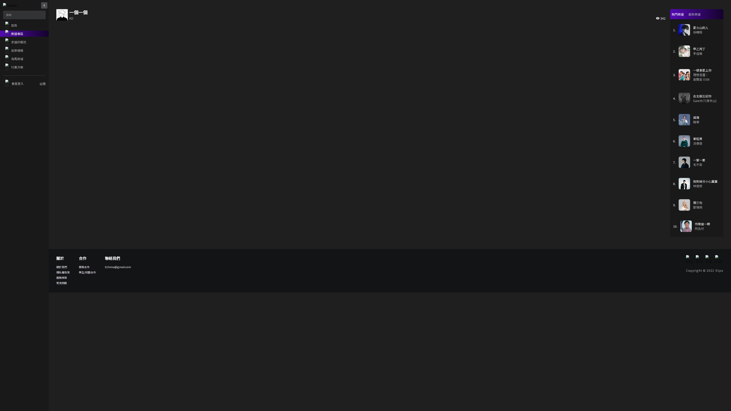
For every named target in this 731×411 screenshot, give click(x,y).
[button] (24, 25)
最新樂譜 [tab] (694, 14)
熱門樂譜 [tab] (678, 14)
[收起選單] (44, 5)
